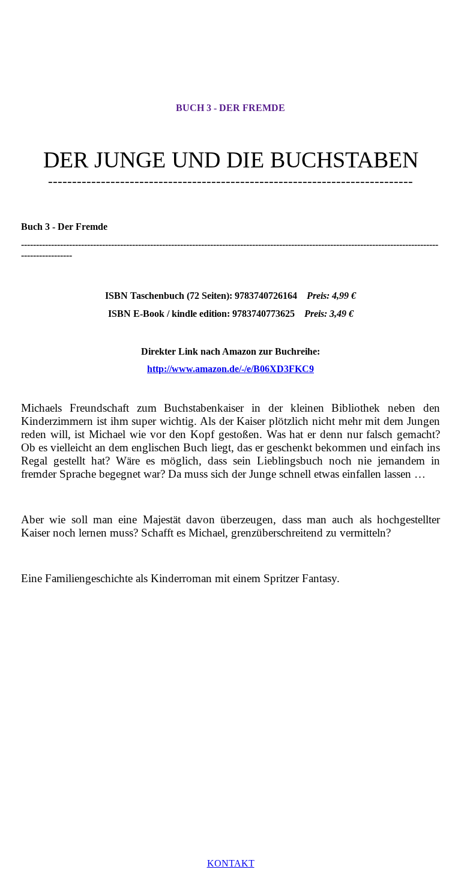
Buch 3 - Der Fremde (230, 108)
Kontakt (231, 863)
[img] (230, 62)
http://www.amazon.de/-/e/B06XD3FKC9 (230, 369)
